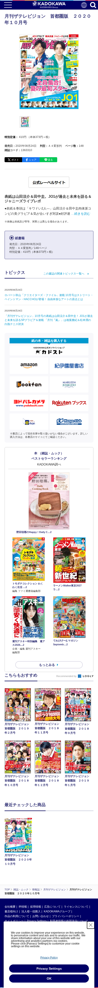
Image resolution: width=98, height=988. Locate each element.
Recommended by (66, 676)
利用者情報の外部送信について (69, 921)
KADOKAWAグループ (57, 911)
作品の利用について (17, 916)
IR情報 (23, 906)
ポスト (15, 159)
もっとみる (47, 665)
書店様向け (11, 911)
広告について (52, 906)
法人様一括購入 (31, 911)
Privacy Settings (37, 921)
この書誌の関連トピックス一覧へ (63, 273)
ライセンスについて (76, 906)
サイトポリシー (14, 921)
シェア (32, 159)
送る (50, 159)
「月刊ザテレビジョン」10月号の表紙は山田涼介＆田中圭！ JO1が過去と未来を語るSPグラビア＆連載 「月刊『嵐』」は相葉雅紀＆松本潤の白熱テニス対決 (49, 320)
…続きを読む (80, 213)
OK (49, 978)
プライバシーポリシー (65, 916)
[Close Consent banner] (90, 925)
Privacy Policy (49, 957)
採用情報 (35, 906)
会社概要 (10, 906)
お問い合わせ (40, 916)
